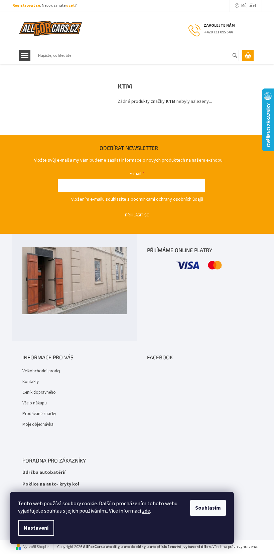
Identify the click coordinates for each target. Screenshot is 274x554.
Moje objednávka (37, 424)
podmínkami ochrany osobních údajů (167, 199)
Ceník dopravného (39, 392)
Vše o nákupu (34, 403)
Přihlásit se (137, 214)
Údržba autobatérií (43, 473)
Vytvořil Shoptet (36, 547)
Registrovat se (26, 5)
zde (146, 511)
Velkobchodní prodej (41, 371)
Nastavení (36, 528)
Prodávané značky (39, 414)
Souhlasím (208, 508)
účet (70, 5)
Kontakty (30, 382)
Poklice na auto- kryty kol (50, 484)
